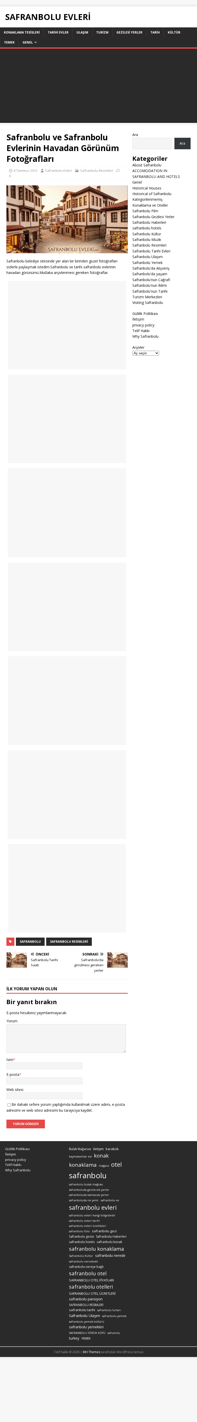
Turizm (102, 32)
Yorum (11, 1020)
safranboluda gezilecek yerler (89, 1190)
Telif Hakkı (141, 330)
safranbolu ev (110, 1200)
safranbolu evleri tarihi (84, 1221)
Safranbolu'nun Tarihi (150, 291)
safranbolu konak (109, 1242)
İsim (9, 1059)
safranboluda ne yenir (84, 1200)
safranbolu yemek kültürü (86, 1321)
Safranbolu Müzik (146, 239)
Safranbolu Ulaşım (147, 256)
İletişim (138, 319)
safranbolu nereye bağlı (86, 1267)
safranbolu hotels (146, 228)
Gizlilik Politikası (145, 313)
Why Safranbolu (145, 336)
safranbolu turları (109, 1310)
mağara (104, 1166)
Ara (135, 134)
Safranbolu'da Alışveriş (151, 268)
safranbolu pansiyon (86, 1299)
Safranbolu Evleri (58, 170)
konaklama (83, 1164)
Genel (28, 42)
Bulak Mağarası (80, 1149)
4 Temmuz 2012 (25, 170)
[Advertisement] (98, 87)
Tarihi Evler (58, 32)
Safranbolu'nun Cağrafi (151, 279)
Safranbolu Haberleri (149, 222)
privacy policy (143, 325)
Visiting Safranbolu (147, 302)
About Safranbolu (146, 165)
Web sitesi (14, 1089)
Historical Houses (146, 188)
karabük (112, 1149)
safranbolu (30, 941)
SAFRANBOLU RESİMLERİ (69, 941)
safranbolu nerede (110, 1255)
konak (101, 1155)
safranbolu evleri (93, 1207)
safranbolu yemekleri (86, 1326)
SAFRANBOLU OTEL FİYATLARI (91, 1280)
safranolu (113, 1333)
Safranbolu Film (145, 210)
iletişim (98, 1149)
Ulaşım (82, 32)
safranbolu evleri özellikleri (87, 1226)
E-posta (12, 1074)
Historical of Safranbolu (151, 193)
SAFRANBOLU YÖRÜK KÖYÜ (87, 1333)
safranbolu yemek (114, 1316)
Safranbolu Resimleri (96, 170)
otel (116, 1164)
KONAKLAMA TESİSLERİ (22, 32)
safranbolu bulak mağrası (86, 1184)
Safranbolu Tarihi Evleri (151, 251)
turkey (74, 1338)
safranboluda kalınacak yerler (89, 1195)
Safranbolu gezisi (81, 1236)
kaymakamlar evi (80, 1156)
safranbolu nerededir (83, 1261)
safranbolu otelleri (91, 1286)
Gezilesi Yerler (129, 32)
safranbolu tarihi (82, 1310)
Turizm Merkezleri (147, 296)
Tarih (155, 32)
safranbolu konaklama (96, 1248)
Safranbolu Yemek (147, 262)
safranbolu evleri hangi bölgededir (92, 1215)
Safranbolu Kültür (146, 233)
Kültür (174, 32)
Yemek (9, 42)
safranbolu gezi (104, 1231)
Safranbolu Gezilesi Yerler (153, 216)
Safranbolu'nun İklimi (149, 285)
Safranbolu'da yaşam (149, 273)
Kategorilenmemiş (147, 199)
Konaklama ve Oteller (150, 205)
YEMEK (86, 1338)
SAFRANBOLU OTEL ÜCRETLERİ (92, 1293)
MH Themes (91, 1352)
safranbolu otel (87, 1273)
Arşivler (138, 347)
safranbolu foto (79, 1231)
